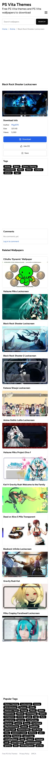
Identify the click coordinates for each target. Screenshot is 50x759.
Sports (42, 714)
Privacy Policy (24, 754)
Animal (20, 717)
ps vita (39, 745)
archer (7, 736)
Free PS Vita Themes (9, 754)
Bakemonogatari (33, 742)
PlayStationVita (11, 726)
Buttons (32, 733)
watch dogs (28, 736)
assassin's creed (19, 733)
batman (20, 720)
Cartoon (22, 707)
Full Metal (37, 723)
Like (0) (26, 146)
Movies (24, 710)
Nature (20, 714)
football (39, 739)
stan (22, 739)
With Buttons (10, 707)
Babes (16, 166)
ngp (35, 717)
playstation (9, 720)
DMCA (33, 754)
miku (7, 733)
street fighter (17, 742)
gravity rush (10, 730)
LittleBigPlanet (11, 739)
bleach (30, 739)
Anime (12, 29)
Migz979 (15, 125)
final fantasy (32, 720)
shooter (8, 173)
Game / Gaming (29, 166)
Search (42, 22)
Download (26, 139)
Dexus (26, 723)
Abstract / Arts (11, 710)
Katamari (8, 723)
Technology (31, 714)
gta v (41, 733)
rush (6, 742)
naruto (24, 726)
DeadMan (34, 726)
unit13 (18, 723)
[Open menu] (46, 12)
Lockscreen (10, 170)
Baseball (16, 736)
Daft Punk (37, 730)
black (20, 170)
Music (32, 710)
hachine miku (23, 730)
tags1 (17, 173)
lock (15, 745)
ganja (29, 717)
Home (4, 29)
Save (27, 153)
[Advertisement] (25, 56)
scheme (38, 170)
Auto (43, 717)
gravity (8, 745)
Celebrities (9, 714)
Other (28, 170)
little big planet (27, 745)
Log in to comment (11, 241)
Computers (9, 717)
